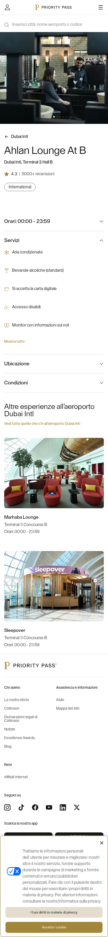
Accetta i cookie (54, 927)
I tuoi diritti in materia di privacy (54, 912)
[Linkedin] (63, 807)
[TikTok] (21, 807)
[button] (41, 117)
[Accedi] (7, 7)
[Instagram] (7, 807)
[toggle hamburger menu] (101, 7)
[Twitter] (77, 807)
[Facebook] (35, 807)
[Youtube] (49, 807)
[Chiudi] (101, 843)
